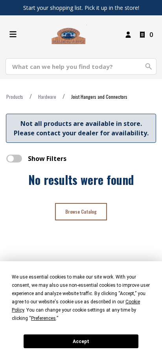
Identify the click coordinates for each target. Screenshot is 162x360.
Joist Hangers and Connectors (99, 96)
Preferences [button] (43, 318)
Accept (81, 341)
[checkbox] (14, 158)
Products (14, 96)
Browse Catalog (81, 211)
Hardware (47, 96)
